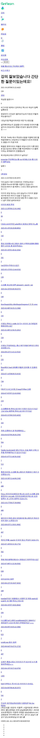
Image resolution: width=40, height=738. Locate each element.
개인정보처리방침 (14, 703)
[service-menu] (2, 62)
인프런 (3, 703)
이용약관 (24, 703)
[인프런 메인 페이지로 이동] (20, 3)
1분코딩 (4, 174)
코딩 (2, 95)
